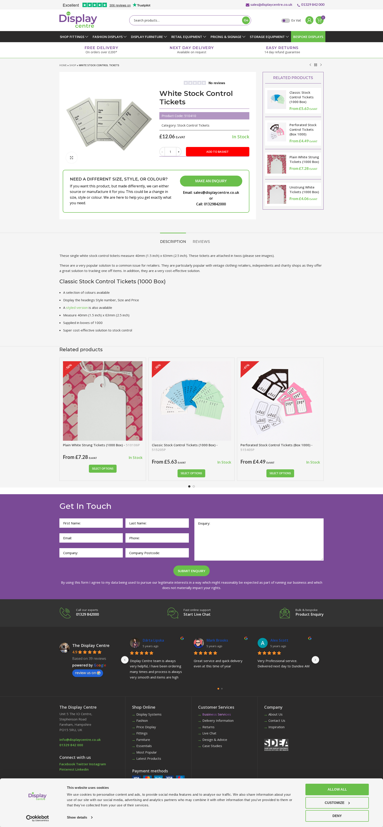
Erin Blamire (280, 640)
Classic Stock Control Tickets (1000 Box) (301, 97)
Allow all (337, 789)
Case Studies (212, 746)
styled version (76, 307)
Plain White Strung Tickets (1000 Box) (304, 159)
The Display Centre (90, 645)
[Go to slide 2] (194, 486)
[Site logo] (78, 19)
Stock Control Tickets (193, 125)
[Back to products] (315, 64)
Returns (208, 727)
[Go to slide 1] (189, 486)
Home (63, 65)
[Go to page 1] (222, 689)
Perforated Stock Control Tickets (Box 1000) (303, 129)
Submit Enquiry (191, 571)
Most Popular (146, 752)
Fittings (142, 733)
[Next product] (321, 64)
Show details (77, 817)
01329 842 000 (312, 4)
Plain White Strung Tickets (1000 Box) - (101, 445)
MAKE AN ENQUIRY (211, 180)
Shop (72, 65)
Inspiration (276, 727)
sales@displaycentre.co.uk (271, 4)
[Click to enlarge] (71, 157)
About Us (275, 714)
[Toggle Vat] (285, 20)
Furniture (143, 739)
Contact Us (276, 720)
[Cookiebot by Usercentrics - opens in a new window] (37, 818)
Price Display (146, 727)
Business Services (216, 714)
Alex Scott (152, 640)
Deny (337, 816)
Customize (334, 803)
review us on (85, 672)
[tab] (173, 239)
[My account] (308, 20)
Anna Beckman (219, 640)
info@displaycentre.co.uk (80, 739)
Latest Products (148, 758)
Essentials (144, 746)
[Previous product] (310, 64)
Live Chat (209, 733)
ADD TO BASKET (217, 152)
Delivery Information (218, 720)
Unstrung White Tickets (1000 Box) (304, 189)
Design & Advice (214, 739)
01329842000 (215, 204)
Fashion (142, 720)
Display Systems (149, 714)
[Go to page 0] (218, 688)
